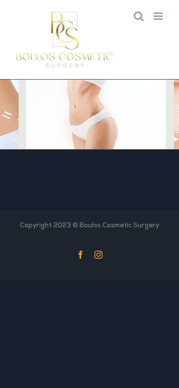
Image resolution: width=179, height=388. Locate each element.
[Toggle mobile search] (139, 16)
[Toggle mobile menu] (159, 16)
